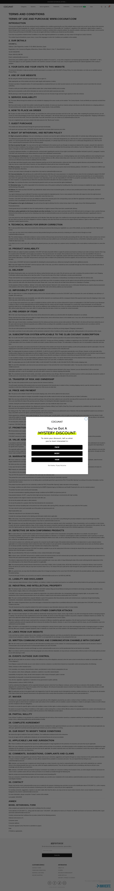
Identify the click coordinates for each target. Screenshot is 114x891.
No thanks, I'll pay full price (57, 465)
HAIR (57, 460)
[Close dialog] (86, 419)
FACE (57, 447)
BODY (57, 453)
